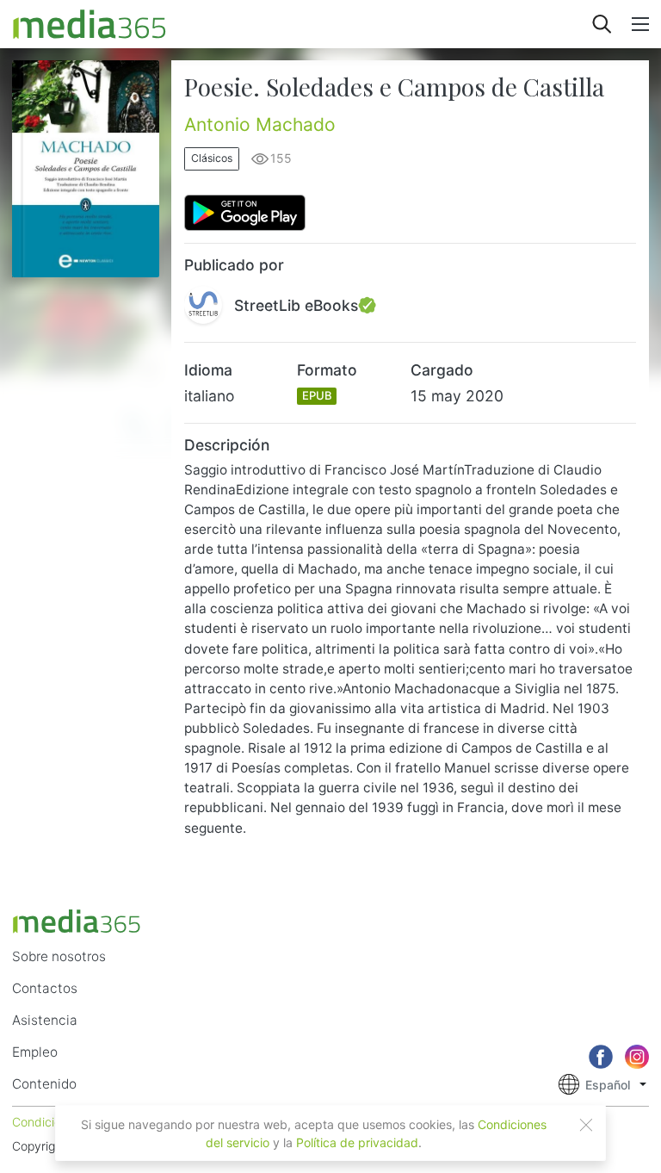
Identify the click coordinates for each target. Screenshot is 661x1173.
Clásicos (211, 158)
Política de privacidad (357, 1142)
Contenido (44, 1084)
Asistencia (44, 1020)
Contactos (44, 988)
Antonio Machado (260, 124)
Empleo (35, 1052)
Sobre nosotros (59, 956)
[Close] (586, 1125)
